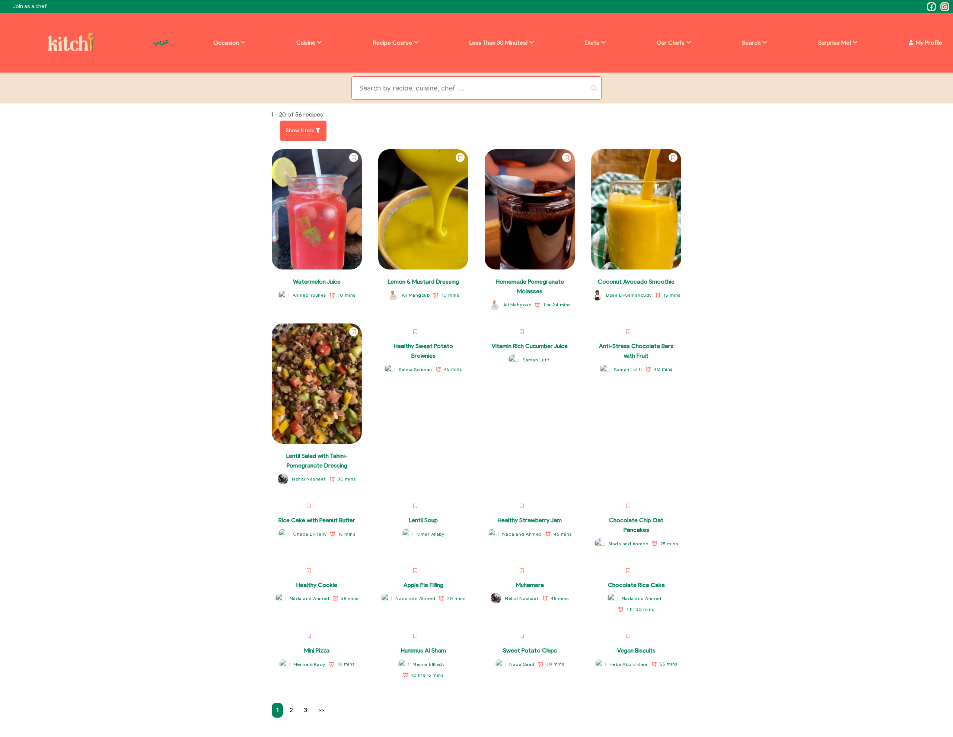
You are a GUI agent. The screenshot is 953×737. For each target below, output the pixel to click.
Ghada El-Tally (309, 534)
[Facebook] (931, 6)
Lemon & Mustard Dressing (423, 281)
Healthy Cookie (316, 584)
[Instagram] (944, 6)
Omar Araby (430, 534)
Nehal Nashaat (309, 479)
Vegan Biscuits (636, 650)
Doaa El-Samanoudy (629, 295)
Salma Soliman (415, 369)
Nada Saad (522, 664)
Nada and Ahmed (522, 534)
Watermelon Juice (317, 281)
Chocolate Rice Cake (636, 584)
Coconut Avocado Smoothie (636, 281)
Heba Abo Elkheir (628, 664)
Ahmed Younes (309, 295)
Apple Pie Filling (423, 584)
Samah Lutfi (537, 360)
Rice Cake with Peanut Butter (316, 520)
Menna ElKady (309, 664)
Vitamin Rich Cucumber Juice (530, 346)
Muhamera (530, 584)
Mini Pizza (316, 650)
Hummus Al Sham (423, 650)
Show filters (300, 130)
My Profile (929, 42)
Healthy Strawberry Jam (530, 520)
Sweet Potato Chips (530, 650)
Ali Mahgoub (416, 295)
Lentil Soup (423, 520)
